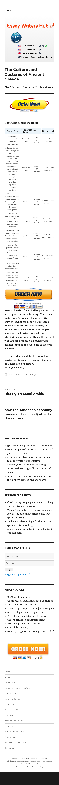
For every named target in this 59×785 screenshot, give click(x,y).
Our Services (10, 693)
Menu (8, 10)
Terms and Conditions (14, 731)
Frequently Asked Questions (17, 688)
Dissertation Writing (13, 710)
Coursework (10, 704)
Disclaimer (9, 748)
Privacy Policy (11, 737)
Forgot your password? (17, 574)
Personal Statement (14, 721)
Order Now (10, 683)
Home (7, 672)
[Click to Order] (29, 298)
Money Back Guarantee (15, 742)
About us (8, 677)
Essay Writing (10, 715)
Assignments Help (12, 699)
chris (11, 375)
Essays (33, 375)
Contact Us (9, 726)
